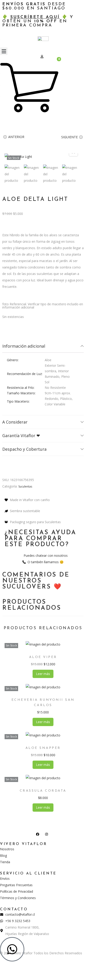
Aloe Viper (43, 657)
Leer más (43, 674)
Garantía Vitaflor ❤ (21, 435)
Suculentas (25, 486)
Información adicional (23, 346)
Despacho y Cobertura (24, 449)
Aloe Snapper (43, 748)
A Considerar (15, 422)
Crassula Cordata (43, 791)
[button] (4, 51)
